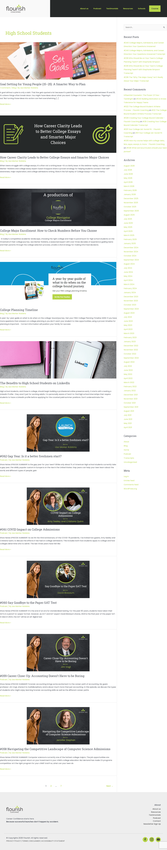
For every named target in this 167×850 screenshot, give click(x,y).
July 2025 (128, 219)
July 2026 (128, 170)
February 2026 (130, 190)
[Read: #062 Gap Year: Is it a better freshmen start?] (58, 433)
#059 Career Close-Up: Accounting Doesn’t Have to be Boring (42, 676)
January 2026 (130, 194)
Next (109, 786)
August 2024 (129, 264)
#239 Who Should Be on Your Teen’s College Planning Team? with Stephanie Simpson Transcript (143, 69)
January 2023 (130, 341)
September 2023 (131, 309)
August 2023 (129, 313)
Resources (156, 812)
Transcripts (129, 458)
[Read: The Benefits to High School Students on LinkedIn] (58, 359)
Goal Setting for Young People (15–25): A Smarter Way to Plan (43, 84)
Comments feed (131, 484)
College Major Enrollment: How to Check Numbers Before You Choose (48, 231)
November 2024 (131, 251)
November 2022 (131, 349)
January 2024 (130, 292)
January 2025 (130, 243)
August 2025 (129, 215)
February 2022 (130, 386)
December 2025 (131, 198)
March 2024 (129, 284)
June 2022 (128, 370)
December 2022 (131, 345)
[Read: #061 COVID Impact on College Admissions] (58, 506)
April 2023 (128, 329)
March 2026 (129, 186)
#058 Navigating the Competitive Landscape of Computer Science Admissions (55, 749)
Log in (126, 476)
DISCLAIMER (34, 841)
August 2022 (129, 362)
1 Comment (5, 88)
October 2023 (130, 304)
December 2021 (131, 394)
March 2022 (129, 382)
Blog (14, 88)
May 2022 (128, 374)
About (126, 441)
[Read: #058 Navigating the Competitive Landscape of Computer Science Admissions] (58, 725)
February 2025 (130, 239)
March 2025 (129, 235)
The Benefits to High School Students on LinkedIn (35, 383)
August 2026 (129, 166)
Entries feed (129, 480)
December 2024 (131, 247)
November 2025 (131, 202)
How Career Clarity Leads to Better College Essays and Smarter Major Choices (54, 157)
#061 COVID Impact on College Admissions (30, 529)
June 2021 (128, 419)
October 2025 (130, 206)
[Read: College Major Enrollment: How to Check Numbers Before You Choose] (58, 207)
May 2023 (128, 325)
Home (126, 450)
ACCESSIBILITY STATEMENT (53, 841)
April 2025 (128, 231)
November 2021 (130, 398)
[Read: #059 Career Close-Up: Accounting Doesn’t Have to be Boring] (58, 652)
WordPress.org (130, 488)
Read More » (5, 104)
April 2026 (128, 182)
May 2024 (128, 276)
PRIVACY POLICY (13, 841)
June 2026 (128, 174)
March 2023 (129, 333)
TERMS (25, 841)
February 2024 (130, 288)
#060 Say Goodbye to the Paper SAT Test (28, 603)
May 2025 (128, 227)
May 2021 (128, 423)
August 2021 (129, 411)
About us (156, 809)
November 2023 (131, 300)
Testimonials (155, 815)
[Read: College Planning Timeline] (58, 283)
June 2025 (128, 223)
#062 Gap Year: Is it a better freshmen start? (30, 456)
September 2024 (131, 260)
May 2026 (128, 178)
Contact (157, 821)
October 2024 (130, 255)
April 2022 (128, 378)
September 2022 (131, 358)
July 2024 (128, 268)
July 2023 (128, 317)
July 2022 (128, 366)
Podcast (3, 460)
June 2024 (128, 272)
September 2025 (131, 210)
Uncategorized (130, 462)
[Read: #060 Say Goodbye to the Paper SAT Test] (58, 579)
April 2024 (128, 280)
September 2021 (131, 407)
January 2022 (130, 390)
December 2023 (131, 296)
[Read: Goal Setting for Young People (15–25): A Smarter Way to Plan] (58, 60)
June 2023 (128, 321)
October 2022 (130, 354)
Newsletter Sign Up (152, 824)
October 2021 (130, 403)
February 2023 (130, 337)
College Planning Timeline (19, 310)
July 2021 (127, 415)
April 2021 (128, 427)
